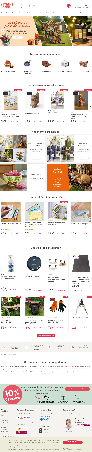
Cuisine (21, 13)
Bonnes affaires (85, 13)
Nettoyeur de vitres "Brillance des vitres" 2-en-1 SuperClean (10, 276)
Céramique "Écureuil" (33, 114)
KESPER (50, 275)
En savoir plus (46, 374)
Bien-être (39, 13)
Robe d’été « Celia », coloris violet (56, 112)
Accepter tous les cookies (72, 442)
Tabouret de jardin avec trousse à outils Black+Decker (34, 322)
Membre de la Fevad (45, 416)
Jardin (63, 13)
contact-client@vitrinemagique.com (73, 414)
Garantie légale (6, 434)
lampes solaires (68, 366)
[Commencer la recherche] (69, 6)
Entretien (30, 13)
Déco (13, 13)
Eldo (26, 111)
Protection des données (75, 449)
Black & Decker (5, 317)
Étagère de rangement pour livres (56, 223)
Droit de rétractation (7, 436)
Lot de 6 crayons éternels (11, 224)
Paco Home (75, 275)
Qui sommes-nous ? (45, 414)
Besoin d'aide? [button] (69, 410)
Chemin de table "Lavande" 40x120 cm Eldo (10, 116)
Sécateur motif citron (80, 318)
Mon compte (5, 418)
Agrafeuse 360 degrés (80, 224)
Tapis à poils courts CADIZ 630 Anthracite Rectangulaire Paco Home (81, 279)
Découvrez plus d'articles (46, 335)
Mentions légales (68, 447)
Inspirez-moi (73, 13)
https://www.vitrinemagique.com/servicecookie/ (44, 449)
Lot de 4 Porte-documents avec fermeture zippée (33, 224)
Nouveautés (4, 13)
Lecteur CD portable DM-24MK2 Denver (32, 276)
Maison (55, 13)
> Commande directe (65, 9)
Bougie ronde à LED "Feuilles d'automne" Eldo (79, 116)
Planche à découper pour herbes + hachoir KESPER (56, 279)
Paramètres (65, 449)
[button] (7, 411)
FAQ (2, 415)
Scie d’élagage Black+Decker (7, 321)
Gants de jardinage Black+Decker (55, 321)
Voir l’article (15, 122)
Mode (48, 13)
